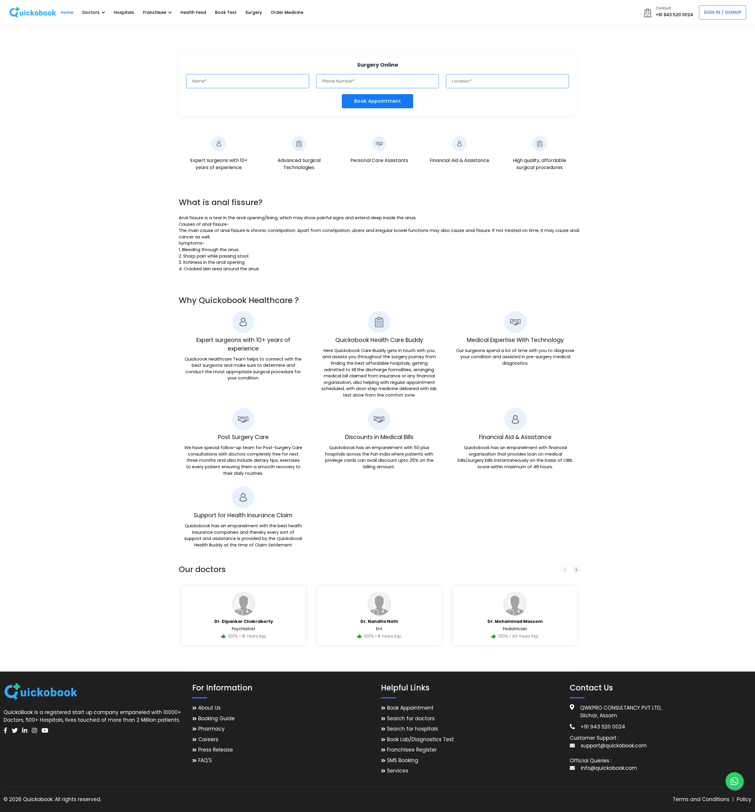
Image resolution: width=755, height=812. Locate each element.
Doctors (91, 12)
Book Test (226, 12)
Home (67, 12)
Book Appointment (377, 101)
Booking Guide (216, 718)
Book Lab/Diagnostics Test (420, 739)
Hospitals (124, 12)
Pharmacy (211, 728)
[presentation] (564, 569)
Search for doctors (411, 718)
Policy (744, 799)
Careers (208, 739)
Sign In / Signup (722, 12)
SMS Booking (402, 760)
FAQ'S (205, 760)
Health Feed (193, 12)
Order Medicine (287, 12)
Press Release (215, 749)
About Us (209, 707)
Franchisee (155, 12)
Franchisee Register (412, 749)
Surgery (253, 12)
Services (397, 770)
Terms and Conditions (701, 799)
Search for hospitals (412, 728)
